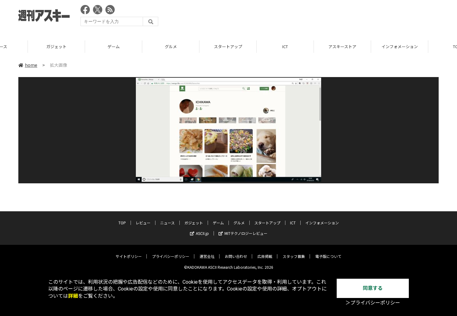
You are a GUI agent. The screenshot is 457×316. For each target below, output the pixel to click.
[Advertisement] (325, 17)
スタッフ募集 (294, 256)
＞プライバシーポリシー (372, 303)
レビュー (143, 222)
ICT (258, 46)
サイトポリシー (129, 256)
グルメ (143, 46)
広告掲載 (264, 256)
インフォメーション (372, 46)
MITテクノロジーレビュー (245, 233)
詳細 (73, 296)
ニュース (167, 222)
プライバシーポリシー (170, 256)
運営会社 (207, 256)
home (31, 65)
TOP (122, 222)
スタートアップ (201, 46)
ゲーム (86, 46)
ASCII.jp (202, 233)
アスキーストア (315, 46)
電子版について (328, 256)
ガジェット (29, 46)
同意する (373, 288)
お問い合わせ (236, 256)
